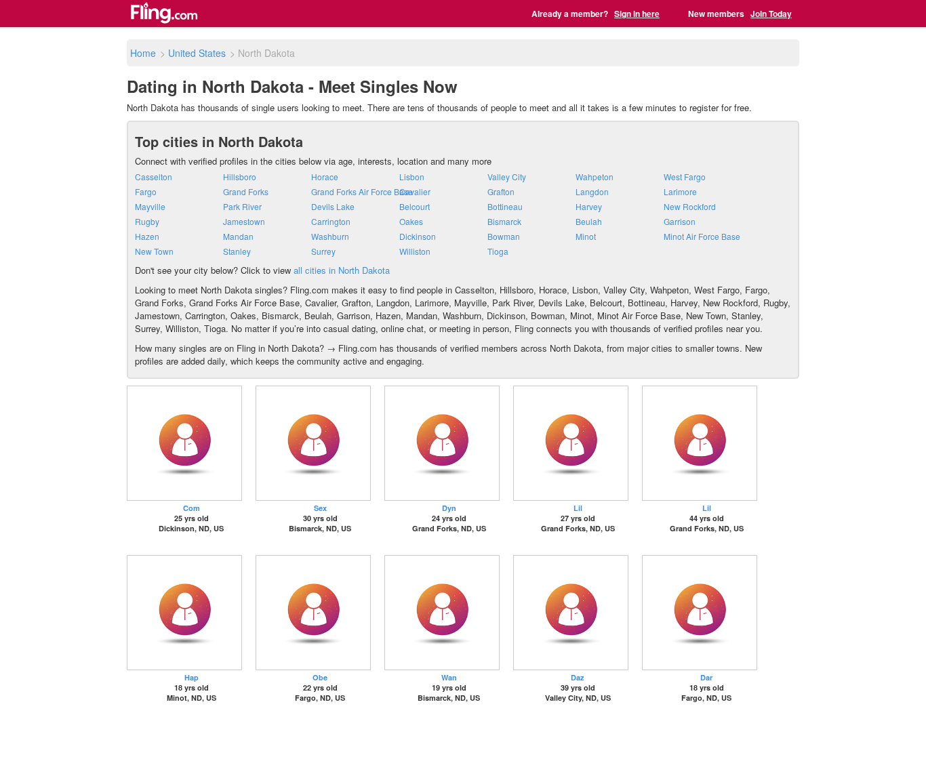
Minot (586, 236)
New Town (154, 251)
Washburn (330, 236)
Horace (324, 176)
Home (143, 53)
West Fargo (685, 176)
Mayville (150, 206)
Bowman (503, 236)
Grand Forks (245, 191)
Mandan (238, 236)
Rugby (147, 221)
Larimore (680, 191)
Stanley (237, 251)
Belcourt (414, 206)
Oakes (411, 221)
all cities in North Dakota (342, 270)
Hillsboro (239, 176)
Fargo (146, 191)
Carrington (330, 221)
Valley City (506, 176)
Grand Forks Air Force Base (362, 191)
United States (197, 53)
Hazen (147, 236)
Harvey (589, 206)
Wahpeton (594, 176)
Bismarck (504, 221)
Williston (414, 251)
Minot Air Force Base (702, 236)
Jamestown (244, 221)
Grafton (501, 191)
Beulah (589, 221)
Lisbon (411, 176)
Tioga (497, 251)
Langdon (592, 191)
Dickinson (417, 236)
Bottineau (505, 206)
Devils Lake (333, 206)
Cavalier (414, 191)
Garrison (680, 221)
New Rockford (690, 206)
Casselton (153, 176)
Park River (242, 206)
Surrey (323, 251)
